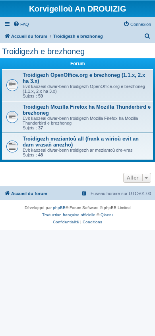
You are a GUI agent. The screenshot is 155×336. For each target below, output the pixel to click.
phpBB (59, 207)
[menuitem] (21, 24)
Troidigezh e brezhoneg (43, 51)
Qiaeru (107, 215)
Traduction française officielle (68, 215)
